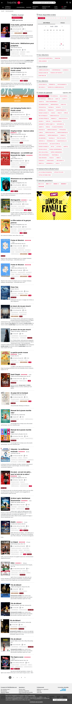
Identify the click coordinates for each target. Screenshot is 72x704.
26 (50, 45)
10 (65, 18)
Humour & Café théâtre (46, 7)
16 (63, 39)
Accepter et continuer (60, 700)
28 (47, 32)
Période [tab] (62, 22)
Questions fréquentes (24, 691)
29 (50, 32)
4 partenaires (15, 698)
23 (63, 42)
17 (44, 42)
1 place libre (41, 18)
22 (60, 42)
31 (57, 32)
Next (62, 26)
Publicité (39, 691)
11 (47, 39)
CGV (20, 692)
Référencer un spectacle (42, 689)
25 (47, 45)
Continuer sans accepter (36, 702)
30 (53, 32)
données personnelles (27, 692)
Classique (28, 7)
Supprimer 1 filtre (67, 92)
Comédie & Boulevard (8, 7)
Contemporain (21, 7)
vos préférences (37, 698)
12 (50, 39)
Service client (22, 689)
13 (53, 39)
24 (44, 45)
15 (60, 39)
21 (57, 42)
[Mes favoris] (67, 3)
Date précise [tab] (46, 22)
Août (51, 26)
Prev (46, 26)
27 (44, 32)
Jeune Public (56, 7)
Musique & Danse (35, 7)
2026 (56, 26)
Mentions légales (5, 692)
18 (47, 42)
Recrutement (4, 691)
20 (53, 42)
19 (50, 42)
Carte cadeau (64, 7)
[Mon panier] (70, 3)
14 (57, 39)
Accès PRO (39, 692)
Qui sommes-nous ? (5, 689)
